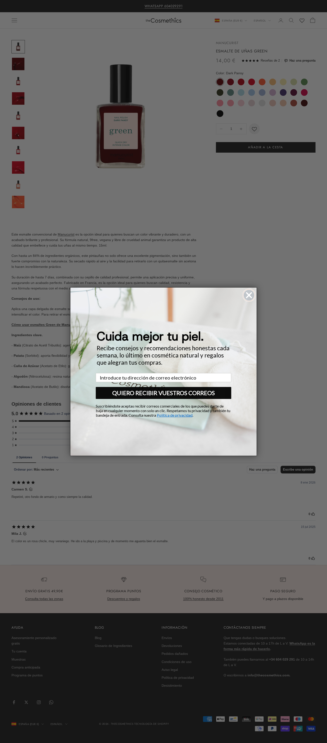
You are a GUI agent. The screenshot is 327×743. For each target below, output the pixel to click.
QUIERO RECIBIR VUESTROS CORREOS (163, 392)
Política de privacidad (174, 415)
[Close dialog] (249, 295)
